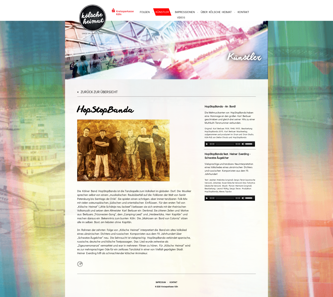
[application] (230, 144)
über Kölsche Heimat (216, 12)
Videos (181, 17)
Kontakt (243, 12)
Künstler (162, 12)
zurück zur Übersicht (99, 92)
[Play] (207, 144)
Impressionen (185, 12)
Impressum (161, 282)
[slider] (250, 143)
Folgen (145, 12)
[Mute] (243, 144)
